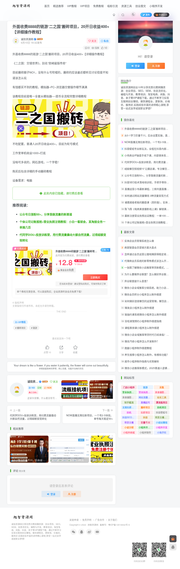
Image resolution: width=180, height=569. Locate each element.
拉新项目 (145, 412)
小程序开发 (156, 6)
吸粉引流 (112, 6)
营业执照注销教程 (129, 392)
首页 (47, 6)
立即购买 (95, 277)
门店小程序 (129, 387)
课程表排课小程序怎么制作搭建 (142, 328)
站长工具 (161, 397)
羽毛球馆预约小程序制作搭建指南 (143, 321)
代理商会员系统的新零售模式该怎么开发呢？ (149, 261)
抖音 (145, 417)
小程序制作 (145, 432)
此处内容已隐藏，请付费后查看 (62, 193)
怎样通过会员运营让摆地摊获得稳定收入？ (147, 254)
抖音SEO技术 (129, 417)
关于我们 (112, 519)
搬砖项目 (145, 407)
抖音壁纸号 (161, 412)
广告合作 (99, 519)
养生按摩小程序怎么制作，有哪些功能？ (147, 354)
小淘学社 (161, 432)
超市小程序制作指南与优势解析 (142, 361)
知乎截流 (129, 402)
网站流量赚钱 (145, 397)
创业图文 (140, 6)
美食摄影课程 (162, 392)
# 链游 (34, 327)
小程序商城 (129, 432)
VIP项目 (85, 6)
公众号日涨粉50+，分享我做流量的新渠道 (46, 214)
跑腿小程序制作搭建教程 (138, 348)
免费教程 (98, 6)
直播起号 (145, 402)
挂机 (129, 412)
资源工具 (126, 6)
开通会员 (163, 14)
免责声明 (86, 519)
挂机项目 (161, 407)
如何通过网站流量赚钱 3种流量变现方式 (147, 195)
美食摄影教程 (129, 397)
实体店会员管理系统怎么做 (139, 241)
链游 (145, 387)
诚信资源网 (27, 39)
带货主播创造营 (162, 417)
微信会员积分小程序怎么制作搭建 (142, 294)
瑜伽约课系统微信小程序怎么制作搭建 (145, 314)
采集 (161, 387)
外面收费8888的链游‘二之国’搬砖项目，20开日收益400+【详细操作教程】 (60, 29)
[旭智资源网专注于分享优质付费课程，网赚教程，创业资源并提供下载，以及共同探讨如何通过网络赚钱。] (21, 5)
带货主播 (129, 422)
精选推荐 (58, 6)
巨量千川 (145, 422)
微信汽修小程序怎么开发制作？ (142, 341)
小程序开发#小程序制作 (146, 427)
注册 (73, 494)
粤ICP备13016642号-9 (119, 524)
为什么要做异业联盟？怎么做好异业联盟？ (147, 274)
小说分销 (129, 427)
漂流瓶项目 (161, 402)
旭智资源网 (93, 524)
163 (33, 387)
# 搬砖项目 (20, 327)
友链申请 (74, 519)
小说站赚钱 (161, 422)
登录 (52, 494)
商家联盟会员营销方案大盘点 (140, 247)
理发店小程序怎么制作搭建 (139, 307)
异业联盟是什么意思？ (136, 281)
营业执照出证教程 (146, 392)
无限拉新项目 (129, 407)
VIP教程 (72, 6)
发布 (148, 14)
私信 (106, 41)
